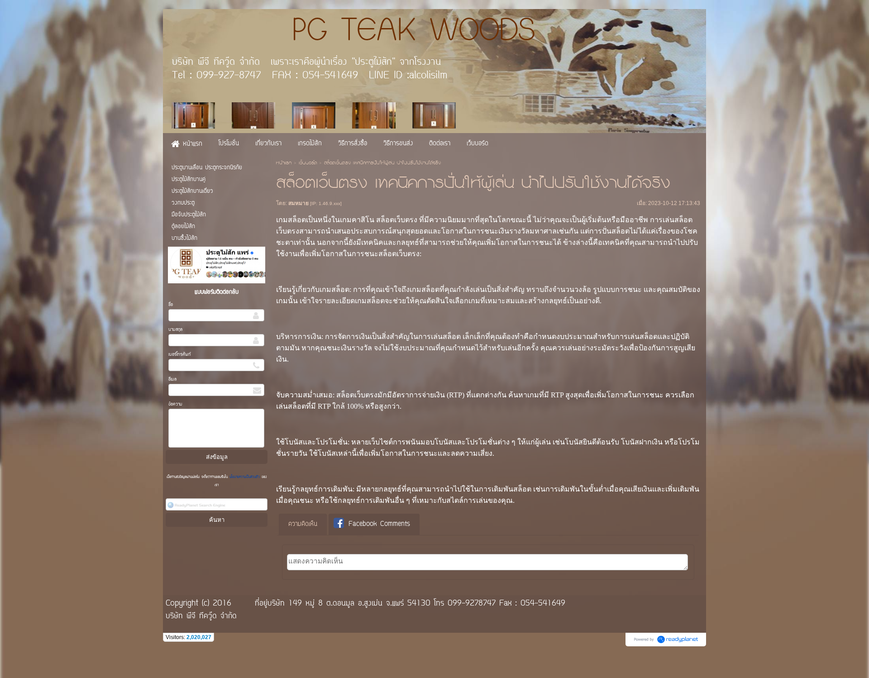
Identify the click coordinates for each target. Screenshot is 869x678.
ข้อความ (175, 404)
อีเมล (172, 379)
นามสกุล (175, 329)
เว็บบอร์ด (308, 163)
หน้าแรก (283, 163)
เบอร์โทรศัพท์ (179, 354)
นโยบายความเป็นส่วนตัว (245, 477)
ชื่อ (170, 304)
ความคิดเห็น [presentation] (302, 524)
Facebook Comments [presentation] (379, 524)
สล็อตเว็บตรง (396, 220)
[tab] (303, 524)
